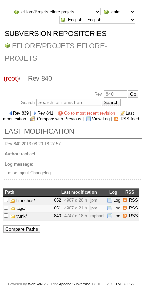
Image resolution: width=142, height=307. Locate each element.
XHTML (116, 284)
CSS (130, 284)
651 (57, 208)
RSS (133, 200)
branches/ (25, 200)
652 (57, 200)
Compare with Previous (59, 118)
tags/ (20, 208)
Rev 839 (21, 113)
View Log (101, 118)
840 (57, 215)
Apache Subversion (74, 284)
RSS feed (130, 118)
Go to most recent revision (89, 113)
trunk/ (21, 216)
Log (116, 200)
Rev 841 (45, 113)
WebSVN (35, 284)
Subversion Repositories (56, 33)
